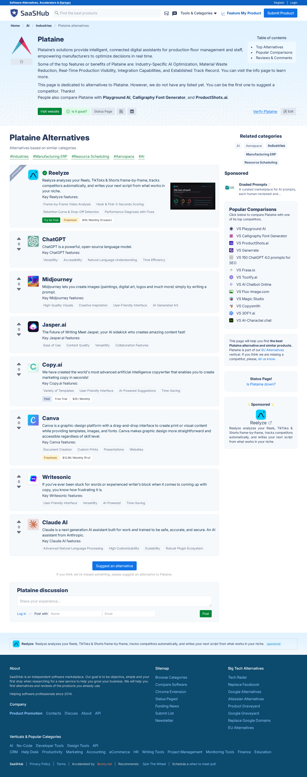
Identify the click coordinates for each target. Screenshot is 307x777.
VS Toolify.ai (246, 277)
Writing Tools (153, 752)
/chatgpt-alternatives (31, 234)
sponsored (273, 644)
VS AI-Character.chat (253, 320)
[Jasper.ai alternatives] (33, 326)
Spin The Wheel (154, 764)
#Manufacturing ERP (50, 156)
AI (238, 146)
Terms (61, 764)
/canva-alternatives (29, 413)
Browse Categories (171, 677)
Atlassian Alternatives (246, 699)
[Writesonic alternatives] (33, 479)
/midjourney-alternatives (33, 274)
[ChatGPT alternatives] (33, 241)
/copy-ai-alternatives (31, 359)
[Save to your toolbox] (21, 61)
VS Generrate (247, 250)
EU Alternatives (272, 350)
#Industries (19, 156)
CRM (14, 752)
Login (293, 2)
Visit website (49, 111)
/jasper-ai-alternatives (31, 319)
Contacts (53, 713)
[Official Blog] (121, 111)
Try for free (51, 220)
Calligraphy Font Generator (159, 97)
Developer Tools (50, 745)
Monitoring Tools (220, 752)
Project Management (185, 752)
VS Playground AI (251, 228)
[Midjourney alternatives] (33, 281)
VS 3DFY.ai (245, 313)
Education (262, 752)
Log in (22, 613)
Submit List (164, 713)
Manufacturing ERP (261, 154)
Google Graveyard (243, 713)
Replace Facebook (243, 684)
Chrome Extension (170, 691)
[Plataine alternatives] (21, 46)
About (86, 713)
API (98, 713)
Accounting (96, 752)
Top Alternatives (269, 47)
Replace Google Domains (249, 720)
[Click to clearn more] (153, 643)
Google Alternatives (244, 691)
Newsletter (164, 720)
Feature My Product (243, 13)
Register (279, 2)
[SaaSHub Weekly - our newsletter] (166, 13)
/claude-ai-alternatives (32, 517)
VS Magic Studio (250, 299)
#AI (141, 156)
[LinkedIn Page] (131, 111)
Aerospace (254, 146)
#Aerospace (124, 156)
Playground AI (116, 97)
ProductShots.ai (211, 97)
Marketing (74, 752)
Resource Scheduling (261, 162)
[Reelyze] (33, 174)
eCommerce (119, 752)
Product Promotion (26, 713)
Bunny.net (104, 764)
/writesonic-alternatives (33, 471)
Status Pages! (166, 699)
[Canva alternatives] (33, 420)
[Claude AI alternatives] (33, 524)
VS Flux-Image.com (252, 291)
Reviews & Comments (274, 57)
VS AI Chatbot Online (253, 284)
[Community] (175, 13)
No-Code (24, 745)
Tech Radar (237, 677)
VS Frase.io (245, 270)
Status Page (103, 111)
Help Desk (30, 752)
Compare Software (171, 684)
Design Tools (78, 745)
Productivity (52, 752)
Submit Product (280, 13)
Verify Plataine (265, 111)
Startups (65, 2)
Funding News (167, 706)
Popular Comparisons (274, 52)
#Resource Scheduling (90, 156)
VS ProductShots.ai (252, 243)
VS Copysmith (248, 306)
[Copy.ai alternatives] (33, 366)
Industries (276, 145)
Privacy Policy (40, 764)
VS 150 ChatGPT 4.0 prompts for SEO (260, 260)
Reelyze (259, 422)
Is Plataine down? (261, 384)
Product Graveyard (244, 706)
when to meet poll (202, 764)
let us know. (267, 359)
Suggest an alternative (114, 566)
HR (135, 752)
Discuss (71, 713)
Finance (244, 752)
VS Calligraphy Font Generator (261, 236)
